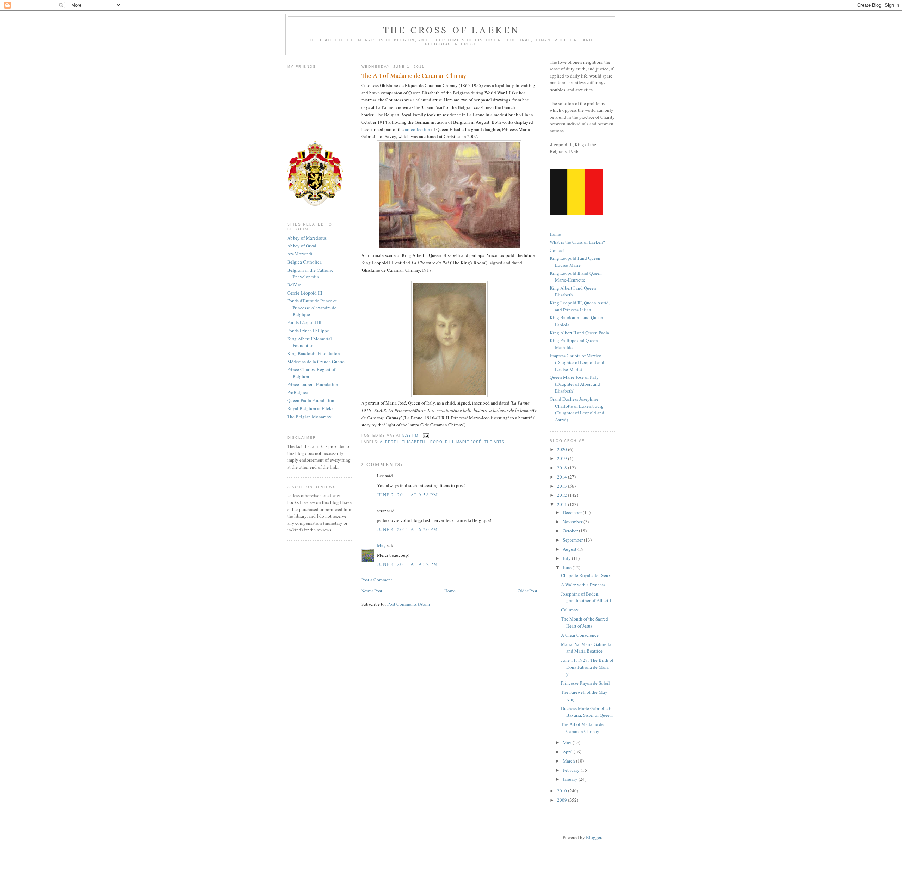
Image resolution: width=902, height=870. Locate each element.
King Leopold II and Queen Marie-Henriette (576, 276)
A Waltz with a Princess (583, 584)
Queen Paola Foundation (310, 400)
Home (450, 590)
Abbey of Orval (301, 245)
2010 (562, 791)
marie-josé (469, 442)
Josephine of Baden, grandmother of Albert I (586, 597)
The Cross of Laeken (451, 30)
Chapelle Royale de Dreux (586, 575)
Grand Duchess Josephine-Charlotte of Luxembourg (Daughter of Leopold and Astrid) (577, 409)
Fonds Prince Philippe (308, 330)
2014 (562, 477)
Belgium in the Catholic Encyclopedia (310, 273)
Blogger (593, 837)
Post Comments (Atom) (409, 604)
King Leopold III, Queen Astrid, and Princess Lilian (580, 306)
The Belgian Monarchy (309, 416)
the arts (494, 442)
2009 (562, 800)
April (568, 751)
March (569, 761)
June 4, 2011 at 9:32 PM (407, 564)
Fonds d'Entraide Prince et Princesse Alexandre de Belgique (312, 307)
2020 (562, 449)
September (573, 540)
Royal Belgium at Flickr (310, 408)
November (573, 521)
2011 (562, 504)
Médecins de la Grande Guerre (316, 361)
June (568, 567)
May (381, 545)
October (571, 530)
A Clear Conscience (580, 635)
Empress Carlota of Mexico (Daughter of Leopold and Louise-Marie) (577, 362)
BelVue (294, 285)
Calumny (570, 609)
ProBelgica (297, 392)
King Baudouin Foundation (313, 353)
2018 (562, 467)
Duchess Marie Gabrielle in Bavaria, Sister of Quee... (587, 711)
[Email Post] (425, 435)
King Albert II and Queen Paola (579, 332)
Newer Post (371, 590)
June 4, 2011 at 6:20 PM (407, 529)
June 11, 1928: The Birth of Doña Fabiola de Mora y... (587, 667)
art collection (418, 129)
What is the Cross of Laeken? (577, 242)
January (571, 779)
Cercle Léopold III (304, 293)
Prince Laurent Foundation (312, 384)
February (572, 770)
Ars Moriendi (300, 254)
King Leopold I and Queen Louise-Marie (575, 261)
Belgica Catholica (304, 262)
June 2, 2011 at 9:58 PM (407, 495)
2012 (562, 495)
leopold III (440, 442)
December (573, 512)
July (567, 558)
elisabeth (413, 442)
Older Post (527, 590)
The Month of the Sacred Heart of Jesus (584, 622)
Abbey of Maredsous (307, 238)
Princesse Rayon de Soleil (585, 683)
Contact (557, 250)
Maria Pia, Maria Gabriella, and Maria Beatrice (586, 647)
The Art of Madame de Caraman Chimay (582, 727)
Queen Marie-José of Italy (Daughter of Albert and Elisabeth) (575, 384)
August (570, 549)
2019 (562, 458)
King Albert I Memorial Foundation (309, 342)
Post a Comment (376, 579)
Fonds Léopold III (304, 322)
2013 (562, 486)
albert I (389, 442)
